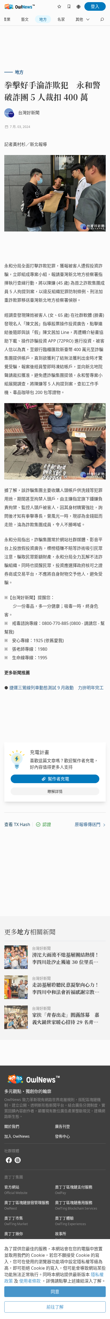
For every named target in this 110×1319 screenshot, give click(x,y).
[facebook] (8, 1160)
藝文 (25, 19)
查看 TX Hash (17, 824)
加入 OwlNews (17, 1136)
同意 (55, 1292)
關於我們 (11, 1126)
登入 (95, 6)
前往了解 (55, 1307)
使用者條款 (30, 1281)
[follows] (59, 6)
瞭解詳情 (55, 791)
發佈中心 (62, 1136)
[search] (102, 19)
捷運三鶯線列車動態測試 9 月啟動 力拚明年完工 (56, 688)
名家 (61, 19)
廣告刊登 (62, 1126)
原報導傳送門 (88, 824)
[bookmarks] (69, 6)
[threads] (17, 1160)
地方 (43, 19)
